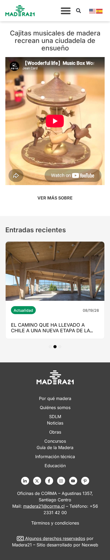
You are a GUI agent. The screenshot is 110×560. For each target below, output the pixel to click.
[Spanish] (99, 10)
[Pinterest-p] (85, 481)
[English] (92, 10)
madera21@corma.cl (44, 506)
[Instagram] (61, 481)
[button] (66, 11)
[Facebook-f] (49, 481)
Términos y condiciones (55, 523)
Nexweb (90, 544)
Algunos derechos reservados (55, 538)
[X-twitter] (37, 481)
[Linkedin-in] (25, 481)
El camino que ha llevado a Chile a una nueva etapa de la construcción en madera (50, 330)
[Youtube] (73, 481)
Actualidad (23, 310)
